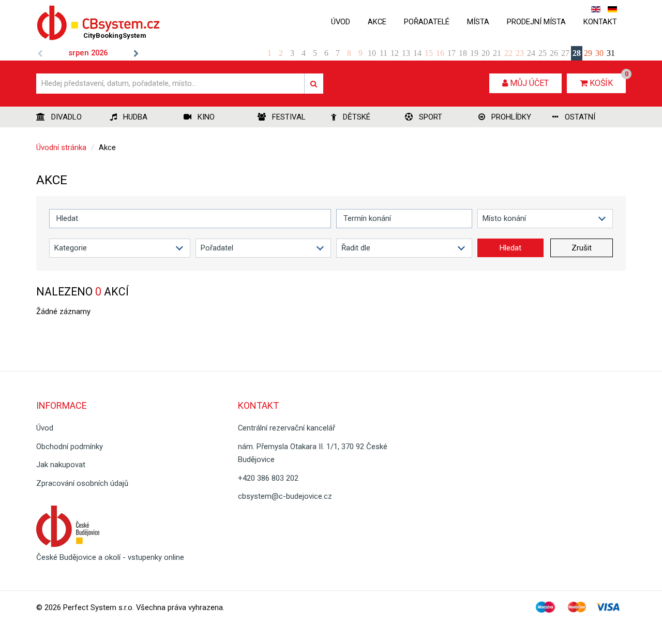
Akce (377, 21)
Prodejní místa (536, 21)
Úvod (340, 21)
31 (611, 53)
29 (588, 53)
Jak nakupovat (60, 464)
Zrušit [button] (581, 248)
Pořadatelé (426, 21)
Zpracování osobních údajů (82, 483)
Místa (478, 21)
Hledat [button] (510, 248)
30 (599, 53)
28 (577, 53)
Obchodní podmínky (69, 446)
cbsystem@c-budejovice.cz (285, 496)
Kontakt (600, 21)
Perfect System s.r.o (97, 607)
